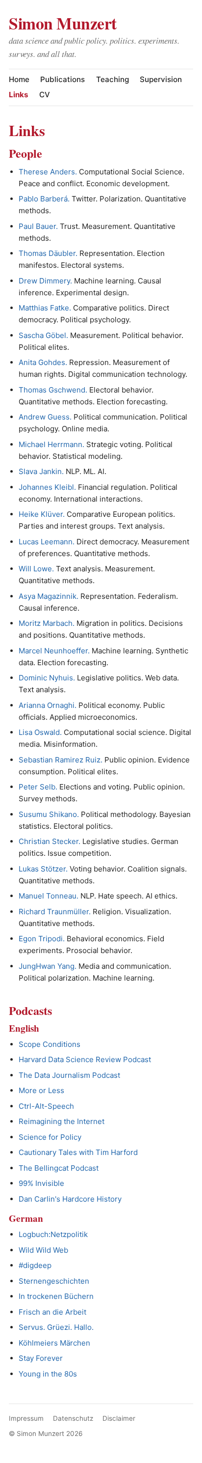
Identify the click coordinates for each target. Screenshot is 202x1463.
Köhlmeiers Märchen (54, 1343)
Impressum (26, 1418)
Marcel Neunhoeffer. (54, 650)
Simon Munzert (63, 23)
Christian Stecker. (49, 841)
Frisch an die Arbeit (52, 1312)
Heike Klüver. (42, 514)
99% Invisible (41, 1183)
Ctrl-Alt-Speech (46, 1106)
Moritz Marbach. (47, 623)
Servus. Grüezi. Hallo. (56, 1327)
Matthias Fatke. (45, 307)
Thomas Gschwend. (53, 389)
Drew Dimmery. (45, 280)
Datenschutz (73, 1418)
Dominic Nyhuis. (47, 677)
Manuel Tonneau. (48, 895)
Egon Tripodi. (42, 938)
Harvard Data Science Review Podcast (85, 1059)
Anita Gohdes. (43, 362)
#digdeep (35, 1265)
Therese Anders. (48, 171)
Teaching (112, 79)
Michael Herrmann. (51, 444)
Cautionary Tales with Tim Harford (78, 1152)
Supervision (161, 79)
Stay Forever (41, 1358)
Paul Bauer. (38, 226)
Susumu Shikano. (49, 814)
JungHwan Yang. (47, 966)
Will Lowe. (36, 568)
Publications (62, 79)
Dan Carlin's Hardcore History (70, 1199)
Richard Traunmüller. (55, 911)
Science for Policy (50, 1137)
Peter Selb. (38, 786)
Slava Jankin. (41, 471)
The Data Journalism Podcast (69, 1075)
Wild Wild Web (43, 1250)
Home (19, 79)
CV (44, 94)
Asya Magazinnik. (48, 596)
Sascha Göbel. (43, 335)
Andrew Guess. (45, 417)
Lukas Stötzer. (43, 868)
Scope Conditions (49, 1044)
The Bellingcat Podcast (59, 1168)
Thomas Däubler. (48, 253)
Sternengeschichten (54, 1281)
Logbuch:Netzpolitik (53, 1234)
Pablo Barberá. (44, 198)
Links (18, 94)
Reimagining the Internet (61, 1121)
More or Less (41, 1090)
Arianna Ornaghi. (47, 705)
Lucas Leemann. (47, 541)
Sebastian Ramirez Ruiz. (60, 759)
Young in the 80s (48, 1374)
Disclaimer (118, 1418)
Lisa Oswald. (40, 732)
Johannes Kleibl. (47, 487)
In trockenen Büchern (56, 1296)
